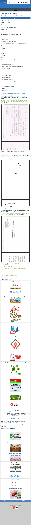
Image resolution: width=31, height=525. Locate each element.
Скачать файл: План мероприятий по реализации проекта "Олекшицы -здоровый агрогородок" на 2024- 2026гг (14, 101)
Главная (3, 48)
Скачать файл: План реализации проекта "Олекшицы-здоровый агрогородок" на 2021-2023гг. (15, 214)
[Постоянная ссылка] (18, 151)
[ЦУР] (15, 350)
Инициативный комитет (7, 273)
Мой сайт (25, 500)
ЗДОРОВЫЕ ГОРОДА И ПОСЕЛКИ (8, 27)
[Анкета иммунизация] (15, 360)
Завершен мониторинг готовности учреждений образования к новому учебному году (13, 422)
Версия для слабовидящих (10, 500)
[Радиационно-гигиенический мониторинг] (15, 451)
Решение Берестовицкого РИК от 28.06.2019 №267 (14, 268)
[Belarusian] (13, 285)
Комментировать (5, 152)
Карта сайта (19, 500)
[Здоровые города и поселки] (15, 334)
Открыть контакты (15, 415)
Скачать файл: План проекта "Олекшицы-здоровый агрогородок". (14, 157)
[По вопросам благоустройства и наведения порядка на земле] (15, 303)
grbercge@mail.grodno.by (16, 411)
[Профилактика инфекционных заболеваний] (15, 376)
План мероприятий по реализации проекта (13, 93)
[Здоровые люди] (15, 486)
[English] (15, 285)
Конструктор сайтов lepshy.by (15, 505)
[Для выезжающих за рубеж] (15, 499)
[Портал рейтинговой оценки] (15, 460)
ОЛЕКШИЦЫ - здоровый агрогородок (9, 13)
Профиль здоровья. (6, 270)
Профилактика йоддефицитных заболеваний (14, 426)
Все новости (3, 428)
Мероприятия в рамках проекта (9, 275)
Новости (3, 36)
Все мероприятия (11, 428)
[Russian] (18, 285)
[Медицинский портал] (15, 471)
